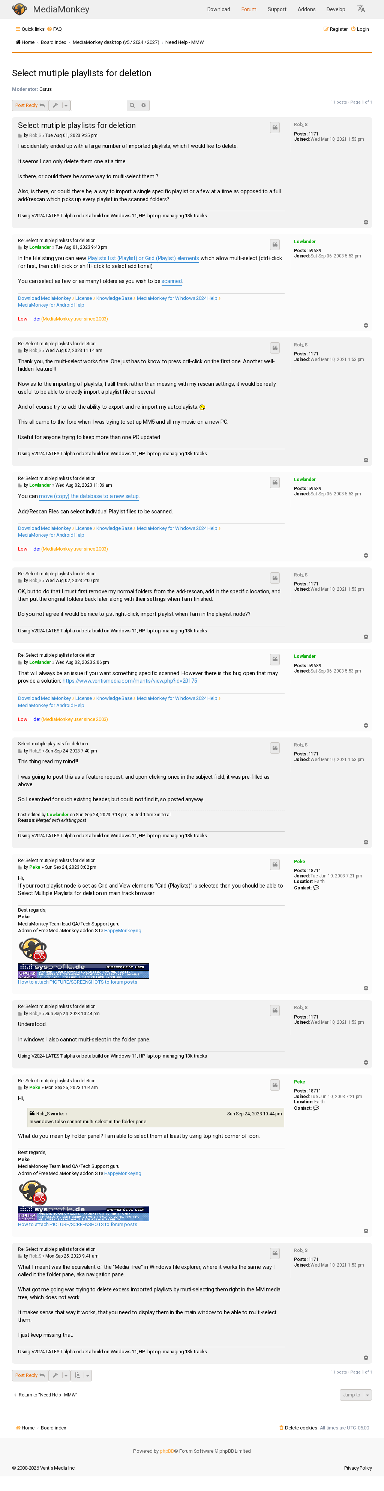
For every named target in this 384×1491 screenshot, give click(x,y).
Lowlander (305, 241)
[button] (361, 9)
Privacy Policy (358, 1468)
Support (277, 9)
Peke (299, 861)
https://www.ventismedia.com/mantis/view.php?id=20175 (130, 681)
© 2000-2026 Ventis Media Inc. (43, 1468)
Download (218, 9)
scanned (172, 281)
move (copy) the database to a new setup (88, 496)
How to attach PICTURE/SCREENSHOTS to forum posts (77, 982)
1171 (314, 134)
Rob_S (301, 124)
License (83, 298)
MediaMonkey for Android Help (51, 305)
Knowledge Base (114, 298)
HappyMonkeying (122, 930)
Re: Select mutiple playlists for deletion (57, 240)
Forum (249, 9)
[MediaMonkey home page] (19, 9)
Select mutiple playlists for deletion (82, 73)
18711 (315, 870)
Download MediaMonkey (44, 298)
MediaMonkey (61, 9)
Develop (336, 9)
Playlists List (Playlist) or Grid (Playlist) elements (143, 258)
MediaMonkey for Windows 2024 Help (177, 298)
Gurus (45, 89)
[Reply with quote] (275, 127)
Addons (307, 9)
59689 (315, 250)
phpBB (167, 1451)
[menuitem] (54, 29)
